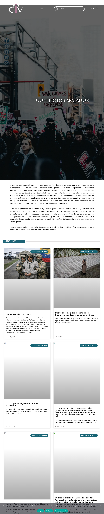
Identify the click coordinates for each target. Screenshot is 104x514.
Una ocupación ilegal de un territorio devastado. (22, 404)
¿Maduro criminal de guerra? (19, 314)
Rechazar (49, 511)
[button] (41, 8)
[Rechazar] (101, 509)
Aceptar (40, 511)
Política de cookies (61, 511)
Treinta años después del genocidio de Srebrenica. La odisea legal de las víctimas (74, 313)
